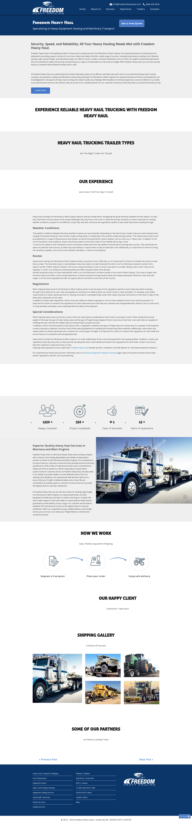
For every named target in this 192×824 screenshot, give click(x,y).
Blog (77, 802)
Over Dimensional (39, 778)
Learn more (40, 90)
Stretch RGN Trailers (84, 792)
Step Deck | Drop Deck (85, 778)
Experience (125, 9)
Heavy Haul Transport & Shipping (45, 773)
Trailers (141, 9)
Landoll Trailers (82, 797)
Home (82, 9)
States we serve (39, 802)
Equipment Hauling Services (43, 792)
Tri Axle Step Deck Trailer (85, 788)
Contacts (154, 9)
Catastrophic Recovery (41, 797)
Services (110, 9)
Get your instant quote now (96, 380)
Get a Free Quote (131, 23)
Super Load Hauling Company (44, 788)
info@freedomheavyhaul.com (127, 4)
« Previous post (48, 759)
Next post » (146, 759)
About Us (96, 9)
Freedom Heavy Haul (79, 347)
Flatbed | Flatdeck (83, 773)
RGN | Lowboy (82, 783)
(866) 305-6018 (152, 4)
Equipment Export (40, 783)
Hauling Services (39, 807)
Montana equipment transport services (99, 353)
